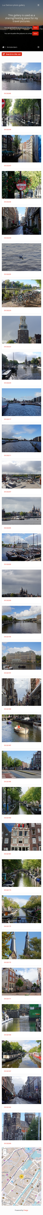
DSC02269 (7, 1143)
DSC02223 (7, 347)
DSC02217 (7, 419)
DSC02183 (7, 818)
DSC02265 (7, 93)
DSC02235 (7, 274)
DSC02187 (7, 745)
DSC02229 (7, 310)
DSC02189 (7, 709)
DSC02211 (7, 455)
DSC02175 (7, 926)
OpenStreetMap (36, 1205)
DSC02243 (7, 202)
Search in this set (13, 54)
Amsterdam (12, 47)
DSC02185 (7, 782)
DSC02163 (7, 1107)
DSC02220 (7, 383)
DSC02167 (7, 1071)
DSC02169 (7, 1035)
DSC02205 (7, 528)
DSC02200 (7, 600)
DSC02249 (7, 130)
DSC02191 (7, 673)
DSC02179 (7, 890)
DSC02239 (7, 238)
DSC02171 (7, 999)
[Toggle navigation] (38, 5)
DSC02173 (7, 962)
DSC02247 (7, 166)
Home (3, 47)
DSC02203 (7, 564)
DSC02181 (7, 854)
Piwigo (26, 1210)
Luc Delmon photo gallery (13, 5)
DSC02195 (7, 637)
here (35, 28)
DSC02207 (7, 492)
